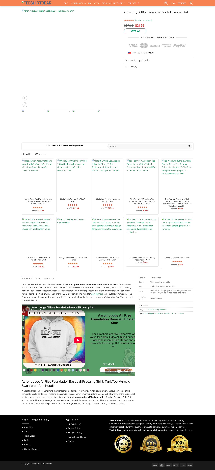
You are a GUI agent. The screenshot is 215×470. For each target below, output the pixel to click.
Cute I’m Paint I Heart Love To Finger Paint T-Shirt (38, 259)
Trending (106, 3)
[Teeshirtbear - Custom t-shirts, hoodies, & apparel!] (40, 3)
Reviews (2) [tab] (49, 278)
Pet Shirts (118, 3)
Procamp (167, 313)
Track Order (29, 435)
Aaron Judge (148, 313)
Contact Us (133, 3)
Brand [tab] (38, 278)
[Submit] (189, 146)
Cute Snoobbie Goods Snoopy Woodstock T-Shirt (142, 259)
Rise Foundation (178, 313)
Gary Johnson (97, 293)
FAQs (26, 440)
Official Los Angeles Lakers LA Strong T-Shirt (107, 200)
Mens (150, 309)
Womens (163, 309)
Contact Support (31, 449)
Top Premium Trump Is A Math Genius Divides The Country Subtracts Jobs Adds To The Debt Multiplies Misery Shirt (177, 202)
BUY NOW (135, 30)
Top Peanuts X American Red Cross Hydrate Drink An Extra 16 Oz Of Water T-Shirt (142, 201)
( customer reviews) (143, 20)
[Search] (166, 3)
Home (65, 3)
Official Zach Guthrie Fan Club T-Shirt (72, 200)
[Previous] (27, 59)
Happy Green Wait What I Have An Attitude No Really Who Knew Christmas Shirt (38, 201)
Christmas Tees (78, 3)
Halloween (93, 3)
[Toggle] (126, 60)
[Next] (115, 59)
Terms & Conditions (77, 437)
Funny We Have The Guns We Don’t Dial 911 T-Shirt (107, 259)
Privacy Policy (74, 424)
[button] (178, 3)
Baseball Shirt (158, 313)
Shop (26, 431)
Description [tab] (27, 278)
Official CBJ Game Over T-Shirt (177, 258)
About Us (28, 427)
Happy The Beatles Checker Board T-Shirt (73, 259)
